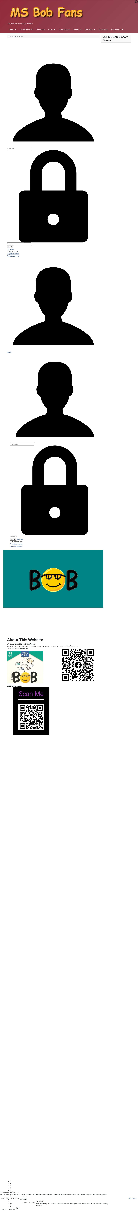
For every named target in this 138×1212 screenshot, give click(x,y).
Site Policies (103, 29)
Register (11, 249)
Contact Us (77, 29)
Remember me (14, 251)
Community (40, 29)
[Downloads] (68, 29)
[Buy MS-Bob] (122, 29)
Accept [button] (3, 1209)
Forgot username (13, 254)
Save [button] (17, 1208)
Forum (50, 29)
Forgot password (13, 256)
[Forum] (54, 29)
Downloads (63, 29)
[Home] (15, 29)
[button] (55, 1181)
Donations (89, 29)
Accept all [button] (5, 1198)
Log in (10, 247)
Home (11, 29)
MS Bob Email (25, 29)
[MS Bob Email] (31, 29)
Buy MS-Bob (116, 29)
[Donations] (94, 29)
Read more (133, 1198)
